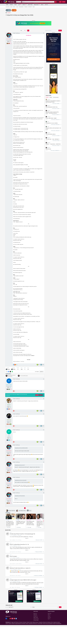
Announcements (55, 97)
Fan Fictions (48, 116)
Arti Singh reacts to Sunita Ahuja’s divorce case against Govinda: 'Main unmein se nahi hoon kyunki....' (10, 523)
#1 (43, 33)
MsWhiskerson (57, 150)
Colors (49, 616)
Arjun (9, 12)
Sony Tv (49, 617)
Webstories (36, 4)
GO (55, 1)
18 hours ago (52, 150)
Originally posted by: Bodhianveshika (21, 447)
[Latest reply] (43, 540)
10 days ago (37, 551)
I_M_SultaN (58, 135)
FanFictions (30, 4)
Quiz (19, 4)
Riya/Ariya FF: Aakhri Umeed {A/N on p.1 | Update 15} (20, 568)
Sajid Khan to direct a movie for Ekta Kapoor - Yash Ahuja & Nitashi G (52, 112)
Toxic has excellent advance (50, 134)
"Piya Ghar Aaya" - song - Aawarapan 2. (52, 139)
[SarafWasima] (6, 369)
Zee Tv (49, 614)
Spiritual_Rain (58, 124)
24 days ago (36, 575)
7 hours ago (54, 103)
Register (63, 1)
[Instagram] (12, 618)
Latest (47, 97)
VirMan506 (40, 587)
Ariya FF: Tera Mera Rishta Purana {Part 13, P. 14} (19, 544)
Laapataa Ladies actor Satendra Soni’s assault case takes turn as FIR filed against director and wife (41, 523)
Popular (50, 97)
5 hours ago (53, 114)
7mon (8, 369)
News (7, 4)
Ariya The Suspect (13, 556)
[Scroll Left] (6, 375)
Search (60, 30)
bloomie (41, 563)
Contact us (35, 616)
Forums (11, 4)
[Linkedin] (16, 618)
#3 (43, 398)
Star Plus (49, 613)
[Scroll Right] (43, 375)
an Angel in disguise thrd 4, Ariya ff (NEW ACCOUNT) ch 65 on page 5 (23, 579)
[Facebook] (6, 618)
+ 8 (10, 389)
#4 (43, 413)
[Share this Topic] (6, 371)
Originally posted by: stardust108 (20, 480)
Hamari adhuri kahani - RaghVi (51, 118)
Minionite (41, 551)
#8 (43, 477)
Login (60, 1)
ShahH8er (58, 103)
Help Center (36, 617)
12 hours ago (53, 119)
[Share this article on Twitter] (10, 371)
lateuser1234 (58, 119)
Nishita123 (58, 114)
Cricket (48, 121)
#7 (43, 462)
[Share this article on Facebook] (8, 371)
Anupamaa (48, 99)
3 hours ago (53, 135)
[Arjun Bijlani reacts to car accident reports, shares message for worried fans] (21, 516)
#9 (43, 492)
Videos (42, 4)
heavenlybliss (40, 575)
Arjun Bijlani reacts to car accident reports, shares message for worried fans (20, 523)
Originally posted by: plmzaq (20, 495)
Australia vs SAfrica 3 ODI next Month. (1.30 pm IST (53, 128)
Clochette (58, 108)
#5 (43, 429)
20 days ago (37, 563)
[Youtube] (10, 618)
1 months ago (36, 587)
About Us (35, 613)
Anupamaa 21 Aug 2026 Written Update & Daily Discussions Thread (53, 101)
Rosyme (58, 140)
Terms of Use (36, 618)
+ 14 (10, 43)
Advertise (35, 614)
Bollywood (48, 105)
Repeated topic (48, 148)
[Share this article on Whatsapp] (12, 371)
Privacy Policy (36, 620)
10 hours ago (54, 108)
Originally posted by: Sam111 (20, 465)
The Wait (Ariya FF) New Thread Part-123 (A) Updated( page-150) (22, 533)
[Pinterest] (14, 618)
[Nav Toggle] (1, 1)
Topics (15, 4)
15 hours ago (54, 140)
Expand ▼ (26, 538)
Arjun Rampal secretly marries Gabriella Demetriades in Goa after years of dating (30, 523)
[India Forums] (9, 2)
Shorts (24, 4)
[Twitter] (8, 618)
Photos (46, 4)
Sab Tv (49, 618)
